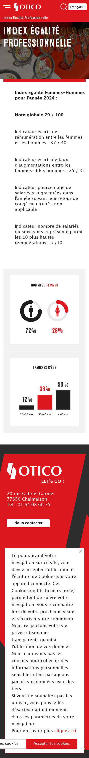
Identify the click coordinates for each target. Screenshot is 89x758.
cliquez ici (65, 731)
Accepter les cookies (52, 743)
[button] (28, 523)
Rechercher (63, 6)
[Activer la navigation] (6, 6)
